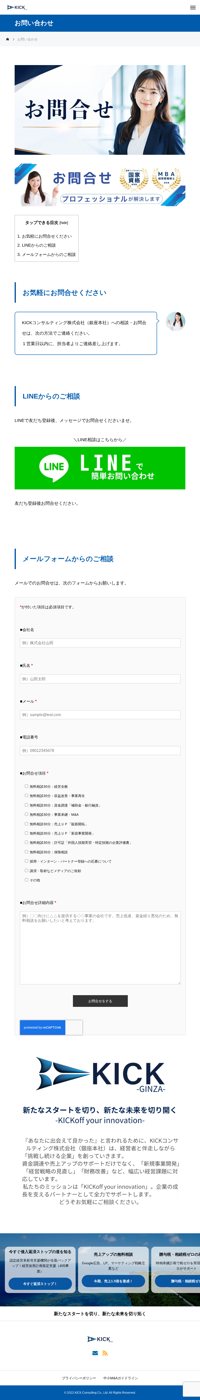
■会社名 (27, 630)
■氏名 (26, 665)
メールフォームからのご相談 (46, 254)
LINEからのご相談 (36, 245)
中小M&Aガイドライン (120, 1378)
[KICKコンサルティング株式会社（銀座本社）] (17, 7)
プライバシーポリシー (79, 1378)
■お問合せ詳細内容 (38, 903)
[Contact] (95, 1353)
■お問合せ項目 (34, 773)
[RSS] (105, 1353)
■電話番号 (29, 737)
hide (63, 223)
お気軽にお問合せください (44, 236)
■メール (28, 701)
